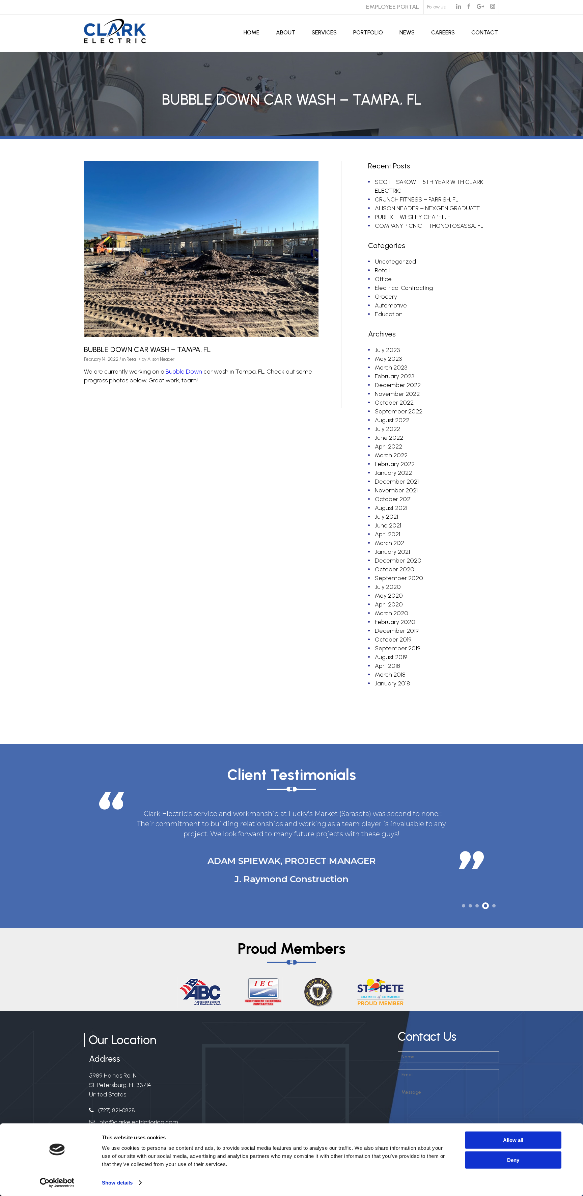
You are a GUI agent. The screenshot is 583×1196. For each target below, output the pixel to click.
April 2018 (387, 666)
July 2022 (387, 429)
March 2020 (391, 613)
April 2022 (388, 446)
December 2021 (397, 481)
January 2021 (392, 551)
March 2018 (390, 674)
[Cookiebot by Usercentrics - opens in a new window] (57, 1183)
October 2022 (394, 402)
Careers (443, 32)
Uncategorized (395, 261)
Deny (513, 1160)
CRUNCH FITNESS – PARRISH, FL (417, 199)
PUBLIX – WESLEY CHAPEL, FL (414, 217)
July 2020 (388, 587)
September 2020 (399, 578)
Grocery (386, 296)
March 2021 (390, 543)
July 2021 (386, 516)
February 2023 (395, 376)
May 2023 (388, 358)
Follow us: (436, 7)
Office (383, 279)
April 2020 (389, 604)
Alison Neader (160, 359)
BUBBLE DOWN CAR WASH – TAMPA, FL (147, 349)
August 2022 (392, 420)
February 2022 (395, 464)
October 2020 (394, 569)
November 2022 (397, 394)
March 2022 (391, 455)
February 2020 (395, 622)
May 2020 (389, 595)
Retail (132, 359)
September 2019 (397, 648)
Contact (484, 32)
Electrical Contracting (404, 288)
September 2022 (398, 411)
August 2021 (391, 508)
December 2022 (398, 385)
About (285, 32)
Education (388, 314)
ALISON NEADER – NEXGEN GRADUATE (427, 208)
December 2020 (398, 560)
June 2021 (388, 525)
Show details (117, 1183)
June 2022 (389, 437)
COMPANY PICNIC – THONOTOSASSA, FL (429, 225)
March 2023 (391, 367)
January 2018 (392, 683)
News (407, 32)
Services (324, 32)
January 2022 (393, 473)
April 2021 (387, 534)
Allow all (513, 1140)
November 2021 (396, 490)
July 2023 (387, 350)
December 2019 (397, 630)
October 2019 (393, 639)
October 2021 (393, 499)
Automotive (391, 305)
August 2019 (391, 657)
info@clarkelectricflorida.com (138, 1122)
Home (251, 32)
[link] (184, 371)
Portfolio (368, 32)
